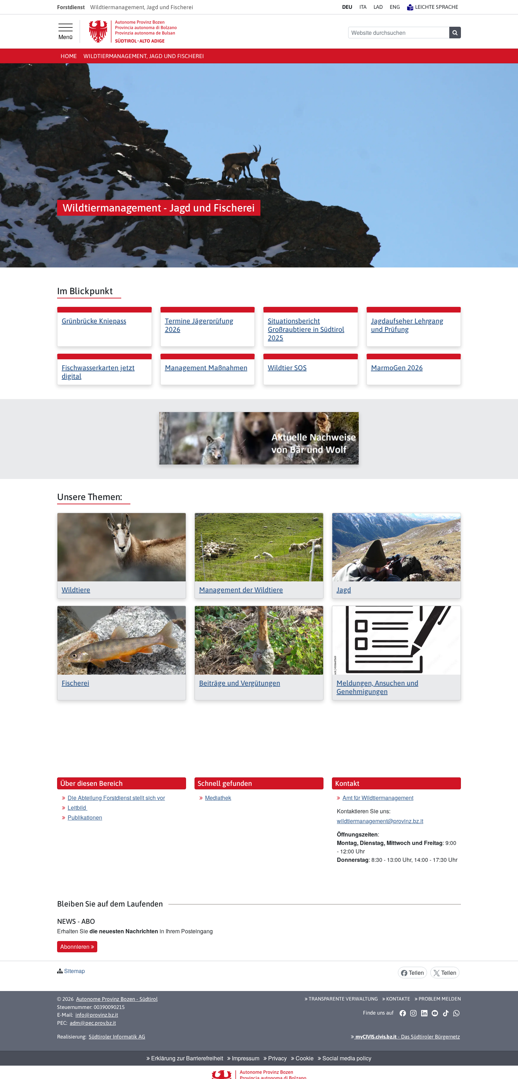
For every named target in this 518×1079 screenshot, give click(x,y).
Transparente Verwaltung (343, 999)
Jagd (344, 590)
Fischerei (75, 683)
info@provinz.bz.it (96, 1015)
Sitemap (74, 971)
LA (378, 7)
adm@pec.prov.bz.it (93, 1023)
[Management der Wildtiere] (259, 546)
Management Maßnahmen (206, 368)
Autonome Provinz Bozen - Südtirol (117, 999)
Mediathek (218, 798)
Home (69, 56)
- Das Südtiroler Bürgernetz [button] (407, 1037)
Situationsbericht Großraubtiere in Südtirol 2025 (306, 329)
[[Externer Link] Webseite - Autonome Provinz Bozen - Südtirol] (133, 31)
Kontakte (397, 999)
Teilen (415, 972)
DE (347, 7)
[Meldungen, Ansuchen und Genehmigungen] (396, 640)
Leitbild (77, 807)
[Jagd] (396, 546)
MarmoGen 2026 (397, 368)
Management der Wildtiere (241, 590)
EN (395, 7)
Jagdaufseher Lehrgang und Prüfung (407, 325)
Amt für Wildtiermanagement (378, 798)
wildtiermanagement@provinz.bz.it (380, 821)
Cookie (304, 1058)
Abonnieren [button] (75, 946)
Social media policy (346, 1058)
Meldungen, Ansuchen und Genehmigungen (377, 687)
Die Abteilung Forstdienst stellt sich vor (116, 798)
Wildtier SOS (287, 368)
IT (362, 7)
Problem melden (439, 999)
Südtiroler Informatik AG (117, 1037)
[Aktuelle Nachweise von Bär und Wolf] (259, 438)
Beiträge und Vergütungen (239, 683)
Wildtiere (76, 590)
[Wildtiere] (121, 546)
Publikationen (85, 817)
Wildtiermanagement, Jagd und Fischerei (144, 56)
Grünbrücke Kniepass (94, 321)
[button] (402, 1013)
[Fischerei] (121, 640)
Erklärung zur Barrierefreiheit (186, 1058)
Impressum (244, 1058)
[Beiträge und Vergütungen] (259, 640)
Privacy (277, 1058)
